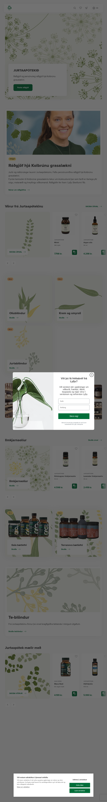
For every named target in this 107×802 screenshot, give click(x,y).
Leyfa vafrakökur (80, 790)
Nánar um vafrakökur (23, 787)
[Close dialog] (91, 375)
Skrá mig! (73, 416)
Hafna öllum (79, 785)
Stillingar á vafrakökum (80, 779)
